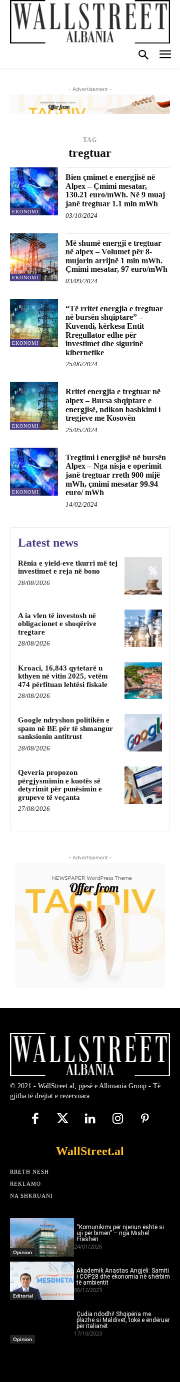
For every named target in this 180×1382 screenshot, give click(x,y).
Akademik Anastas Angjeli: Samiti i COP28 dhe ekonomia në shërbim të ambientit (123, 1276)
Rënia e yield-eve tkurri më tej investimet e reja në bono (68, 567)
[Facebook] (35, 1119)
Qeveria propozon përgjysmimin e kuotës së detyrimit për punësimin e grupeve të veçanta (60, 784)
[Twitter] (63, 1119)
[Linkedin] (90, 1119)
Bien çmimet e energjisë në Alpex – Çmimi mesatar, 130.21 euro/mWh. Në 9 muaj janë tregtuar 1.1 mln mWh (115, 190)
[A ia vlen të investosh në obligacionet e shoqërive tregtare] (143, 628)
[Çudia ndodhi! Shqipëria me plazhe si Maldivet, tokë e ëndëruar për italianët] (42, 1324)
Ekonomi (25, 211)
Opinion (22, 1252)
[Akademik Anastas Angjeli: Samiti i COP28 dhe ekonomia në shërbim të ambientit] (42, 1281)
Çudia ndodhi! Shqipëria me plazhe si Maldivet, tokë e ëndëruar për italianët (123, 1320)
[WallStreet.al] (90, 21)
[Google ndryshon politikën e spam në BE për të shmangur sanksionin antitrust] (143, 732)
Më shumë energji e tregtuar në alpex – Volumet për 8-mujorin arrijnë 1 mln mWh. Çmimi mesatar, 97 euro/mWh (117, 256)
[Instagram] (117, 1119)
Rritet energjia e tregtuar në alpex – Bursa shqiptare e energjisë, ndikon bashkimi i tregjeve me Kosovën (113, 404)
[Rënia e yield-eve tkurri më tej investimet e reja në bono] (143, 576)
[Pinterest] (145, 1119)
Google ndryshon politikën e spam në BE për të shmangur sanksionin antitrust (65, 728)
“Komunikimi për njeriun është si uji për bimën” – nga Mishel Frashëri (120, 1233)
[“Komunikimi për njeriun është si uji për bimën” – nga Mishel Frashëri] (42, 1237)
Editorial (23, 1295)
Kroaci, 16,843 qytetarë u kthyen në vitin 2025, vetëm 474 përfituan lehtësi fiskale (63, 676)
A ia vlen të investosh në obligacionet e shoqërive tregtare (57, 624)
